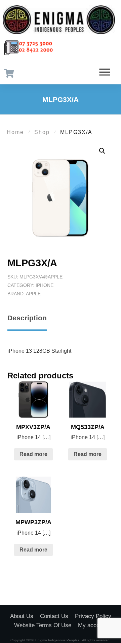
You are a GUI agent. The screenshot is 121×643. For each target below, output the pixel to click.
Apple (33, 293)
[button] (102, 151)
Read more (33, 454)
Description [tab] (27, 318)
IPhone (44, 285)
